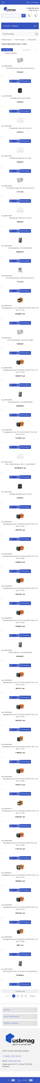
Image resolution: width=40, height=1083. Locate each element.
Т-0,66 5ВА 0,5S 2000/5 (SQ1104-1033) (20, 494)
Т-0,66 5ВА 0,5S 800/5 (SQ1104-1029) (20, 158)
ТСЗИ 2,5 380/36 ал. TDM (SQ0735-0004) (20, 652)
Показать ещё (20, 991)
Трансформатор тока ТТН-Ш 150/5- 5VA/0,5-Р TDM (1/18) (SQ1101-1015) (20, 908)
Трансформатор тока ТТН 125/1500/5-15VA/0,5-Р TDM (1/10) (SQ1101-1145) (20, 812)
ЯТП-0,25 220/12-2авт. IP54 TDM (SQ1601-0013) (20, 188)
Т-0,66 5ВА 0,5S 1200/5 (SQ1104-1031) (20, 128)
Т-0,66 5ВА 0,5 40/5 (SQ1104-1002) (20, 98)
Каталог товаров (11, 26)
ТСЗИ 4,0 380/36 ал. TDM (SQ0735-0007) (20, 248)
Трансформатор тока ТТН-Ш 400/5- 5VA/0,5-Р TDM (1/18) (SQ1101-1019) (20, 371)
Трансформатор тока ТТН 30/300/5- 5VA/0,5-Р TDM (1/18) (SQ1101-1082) (20, 940)
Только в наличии (11, 53)
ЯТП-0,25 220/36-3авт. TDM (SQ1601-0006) (20, 340)
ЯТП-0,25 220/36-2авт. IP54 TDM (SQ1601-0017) (20, 278)
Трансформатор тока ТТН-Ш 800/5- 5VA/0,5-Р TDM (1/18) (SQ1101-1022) (20, 525)
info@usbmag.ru (33, 10)
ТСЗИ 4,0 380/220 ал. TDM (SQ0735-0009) (20, 402)
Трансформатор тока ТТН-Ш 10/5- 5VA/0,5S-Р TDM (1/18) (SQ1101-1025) (20, 621)
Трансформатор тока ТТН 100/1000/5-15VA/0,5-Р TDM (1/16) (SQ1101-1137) (20, 876)
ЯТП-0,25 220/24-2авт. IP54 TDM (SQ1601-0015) (20, 68)
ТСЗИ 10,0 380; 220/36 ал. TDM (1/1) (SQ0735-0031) (20, 464)
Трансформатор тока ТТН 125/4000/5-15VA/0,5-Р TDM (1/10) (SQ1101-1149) (20, 309)
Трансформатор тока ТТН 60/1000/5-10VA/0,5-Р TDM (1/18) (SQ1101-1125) (20, 748)
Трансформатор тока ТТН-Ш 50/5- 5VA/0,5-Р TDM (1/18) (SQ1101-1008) (20, 844)
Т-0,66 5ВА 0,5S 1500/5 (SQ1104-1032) (20, 218)
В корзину (26, 81)
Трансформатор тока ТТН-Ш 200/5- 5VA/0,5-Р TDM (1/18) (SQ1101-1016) (20, 715)
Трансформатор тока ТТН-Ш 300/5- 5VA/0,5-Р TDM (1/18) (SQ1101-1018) (20, 589)
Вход (28, 2)
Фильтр (8, 50)
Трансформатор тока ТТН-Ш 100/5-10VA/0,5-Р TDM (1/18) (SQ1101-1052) (20, 780)
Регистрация (35, 2)
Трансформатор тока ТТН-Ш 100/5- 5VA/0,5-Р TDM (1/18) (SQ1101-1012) (20, 683)
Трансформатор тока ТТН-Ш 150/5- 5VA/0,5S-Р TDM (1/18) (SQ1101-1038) (20, 557)
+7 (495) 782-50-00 (32, 8)
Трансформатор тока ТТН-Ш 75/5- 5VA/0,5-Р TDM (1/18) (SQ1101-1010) (20, 433)
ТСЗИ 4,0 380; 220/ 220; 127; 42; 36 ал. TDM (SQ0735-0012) (20, 971)
